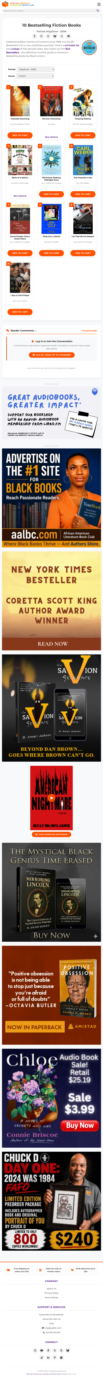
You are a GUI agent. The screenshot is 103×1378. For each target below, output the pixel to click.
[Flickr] (61, 1357)
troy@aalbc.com (52, 1328)
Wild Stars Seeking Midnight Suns (51, 178)
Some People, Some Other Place (20, 237)
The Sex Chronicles (51, 119)
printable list (72, 45)
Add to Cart (20, 135)
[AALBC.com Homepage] (18, 4)
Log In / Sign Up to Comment (53, 355)
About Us (51, 1288)
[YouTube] (41, 1350)
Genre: (11, 76)
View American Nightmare (53, 834)
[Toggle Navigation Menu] (99, 4)
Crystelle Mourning (20, 119)
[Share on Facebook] (34, 36)
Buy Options (51, 137)
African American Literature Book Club (44, 1374)
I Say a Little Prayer (20, 295)
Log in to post (90, 331)
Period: (12, 69)
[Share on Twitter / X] (61, 36)
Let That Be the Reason (83, 236)
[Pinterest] (54, 1357)
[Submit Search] (97, 10)
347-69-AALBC (52, 1332)
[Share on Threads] (48, 36)
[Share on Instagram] (41, 36)
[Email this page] (68, 36)
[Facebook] (48, 1350)
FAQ (51, 1323)
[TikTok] (41, 1357)
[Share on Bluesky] (55, 36)
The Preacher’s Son (83, 177)
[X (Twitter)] (54, 1350)
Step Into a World (51, 236)
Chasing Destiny (83, 119)
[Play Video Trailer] (51, 798)
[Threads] (61, 1350)
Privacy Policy (51, 1293)
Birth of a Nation (20, 177)
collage (15, 48)
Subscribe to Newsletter (51, 1314)
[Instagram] (35, 1350)
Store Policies (51, 1297)
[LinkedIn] (48, 1357)
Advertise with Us (52, 1319)
